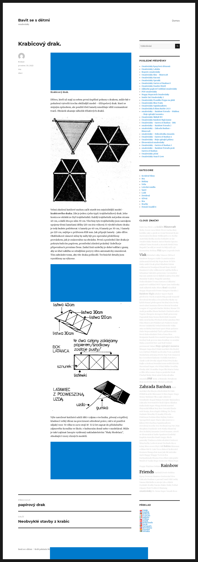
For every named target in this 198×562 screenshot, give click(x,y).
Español (146, 529)
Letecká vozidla (148, 187)
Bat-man (158, 452)
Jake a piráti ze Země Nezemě (160, 233)
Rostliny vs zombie (170, 340)
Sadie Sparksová (161, 434)
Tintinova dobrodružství (159, 440)
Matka (164, 429)
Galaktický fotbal (153, 326)
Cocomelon (171, 273)
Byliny (164, 417)
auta (141, 329)
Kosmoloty (144, 251)
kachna (153, 423)
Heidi (170, 244)
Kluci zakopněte (171, 458)
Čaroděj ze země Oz (155, 247)
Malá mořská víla (165, 349)
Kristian (21, 62)
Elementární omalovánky (153, 142)
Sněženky (175, 284)
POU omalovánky (149, 92)
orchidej (147, 329)
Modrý (176, 349)
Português (147, 526)
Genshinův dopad (147, 400)
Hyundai (143, 279)
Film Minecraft (146, 323)
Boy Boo (158, 408)
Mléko (167, 366)
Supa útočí (152, 349)
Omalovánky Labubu (151, 69)
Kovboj (142, 340)
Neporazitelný (150, 331)
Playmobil (144, 408)
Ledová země (156, 443)
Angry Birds (166, 437)
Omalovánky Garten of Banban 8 (156, 83)
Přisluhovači (158, 323)
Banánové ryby (146, 270)
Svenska (146, 531)
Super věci (154, 366)
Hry (143, 179)
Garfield (158, 473)
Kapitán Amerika (147, 437)
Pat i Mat (175, 426)
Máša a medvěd (146, 343)
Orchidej (147, 431)
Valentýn (153, 273)
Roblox (167, 446)
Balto (154, 288)
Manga (150, 452)
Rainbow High (146, 293)
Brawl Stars (165, 267)
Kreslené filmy (148, 176)
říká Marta (168, 369)
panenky (143, 440)
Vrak (148, 340)
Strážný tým (167, 302)
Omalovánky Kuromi (151, 78)
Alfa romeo (150, 372)
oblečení (167, 397)
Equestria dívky (172, 337)
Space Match (167, 294)
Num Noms (154, 317)
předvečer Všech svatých (150, 297)
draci (20, 73)
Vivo (173, 476)
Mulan (158, 400)
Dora (161, 458)
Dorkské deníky (146, 485)
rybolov (157, 294)
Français (146, 515)
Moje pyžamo (172, 329)
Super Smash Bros (169, 491)
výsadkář (172, 288)
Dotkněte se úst (167, 239)
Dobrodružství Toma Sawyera (153, 282)
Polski (145, 510)
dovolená (143, 300)
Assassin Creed (158, 431)
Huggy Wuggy (150, 455)
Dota (175, 244)
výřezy (144, 198)
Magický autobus (162, 279)
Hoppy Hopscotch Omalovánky (155, 94)
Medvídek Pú (164, 391)
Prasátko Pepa (156, 369)
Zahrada (143, 403)
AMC (148, 369)
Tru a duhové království (167, 449)
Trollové (155, 488)
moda (157, 239)
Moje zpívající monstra (167, 346)
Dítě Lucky (173, 479)
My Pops (159, 261)
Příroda (167, 414)
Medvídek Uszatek (167, 317)
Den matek (160, 337)
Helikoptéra (163, 236)
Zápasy (142, 488)
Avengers (159, 314)
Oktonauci (156, 394)
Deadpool (155, 267)
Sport (144, 190)
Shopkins (143, 429)
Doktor (170, 417)
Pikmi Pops (173, 461)
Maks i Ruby (166, 485)
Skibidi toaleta (164, 276)
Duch (177, 251)
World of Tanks (146, 461)
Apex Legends (168, 251)
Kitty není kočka (146, 320)
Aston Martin (164, 242)
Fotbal (175, 485)
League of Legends (148, 308)
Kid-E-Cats (151, 449)
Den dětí (175, 276)
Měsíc (158, 230)
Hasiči (158, 437)
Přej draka (172, 361)
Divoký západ (156, 361)
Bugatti (142, 247)
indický (172, 434)
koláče (160, 227)
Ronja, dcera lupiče (152, 411)
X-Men (165, 394)
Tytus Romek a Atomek (157, 244)
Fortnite (165, 400)
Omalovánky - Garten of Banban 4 (157, 137)
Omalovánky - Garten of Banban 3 (157, 145)
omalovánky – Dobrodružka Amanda (158, 134)
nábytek (147, 288)
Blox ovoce (150, 446)
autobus (171, 320)
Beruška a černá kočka (158, 300)
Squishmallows (164, 423)
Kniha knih (144, 406)
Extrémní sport (158, 329)
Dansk (145, 521)
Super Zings (173, 394)
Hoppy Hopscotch (147, 291)
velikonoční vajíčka (162, 270)
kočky (147, 443)
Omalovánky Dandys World (154, 86)
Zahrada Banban (155, 386)
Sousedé (175, 297)
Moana (155, 458)
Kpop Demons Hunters (149, 476)
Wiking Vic (165, 411)
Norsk (144, 524)
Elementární (147, 434)
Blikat (151, 408)
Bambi (152, 337)
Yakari (152, 346)
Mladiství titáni (167, 264)
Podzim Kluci (155, 417)
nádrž (147, 264)
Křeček (175, 363)
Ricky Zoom (144, 230)
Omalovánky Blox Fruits (152, 103)
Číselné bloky (145, 375)
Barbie (160, 308)
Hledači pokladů (165, 382)
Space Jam (166, 284)
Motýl (173, 267)
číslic (172, 391)
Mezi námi (156, 375)
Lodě (144, 193)
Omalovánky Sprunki (151, 80)
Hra (19, 69)
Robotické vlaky (168, 326)
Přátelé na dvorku (159, 352)
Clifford (171, 255)
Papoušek (143, 317)
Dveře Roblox (168, 473)
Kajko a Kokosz (146, 363)
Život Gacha (166, 230)
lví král (160, 403)
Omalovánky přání (150, 154)
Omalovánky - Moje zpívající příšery (157, 140)
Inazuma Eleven (156, 305)
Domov (176, 20)
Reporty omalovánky (151, 72)
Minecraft (170, 226)
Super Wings (155, 406)
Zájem (167, 403)
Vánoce (164, 255)
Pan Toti (167, 355)
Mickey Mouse (170, 308)
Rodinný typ (165, 426)
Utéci (147, 423)
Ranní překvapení (153, 302)
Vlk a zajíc (158, 397)
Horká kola (144, 355)
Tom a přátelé (173, 352)
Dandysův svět (154, 429)
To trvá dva (162, 455)
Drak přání (155, 264)
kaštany (156, 358)
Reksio (157, 466)
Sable (158, 258)
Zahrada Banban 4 (147, 479)
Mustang (163, 488)
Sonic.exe (163, 461)
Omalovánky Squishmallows (154, 106)
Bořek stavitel (167, 406)
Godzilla (164, 358)
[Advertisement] (91, 71)
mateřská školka (146, 239)
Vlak (143, 255)
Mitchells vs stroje (154, 482)
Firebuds (167, 443)
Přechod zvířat (161, 320)
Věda (144, 184)
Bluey (159, 288)
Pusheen (168, 323)
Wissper (143, 349)
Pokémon (143, 417)
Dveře (160, 355)
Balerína (143, 227)
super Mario (155, 420)
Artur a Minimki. (160, 379)
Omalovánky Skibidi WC (152, 117)
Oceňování (166, 476)
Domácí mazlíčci (149, 207)
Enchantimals (145, 458)
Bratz (175, 233)
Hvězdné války (153, 255)
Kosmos (143, 452)
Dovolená (146, 195)
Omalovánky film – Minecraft (155, 75)
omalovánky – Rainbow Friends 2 (156, 125)
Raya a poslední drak (165, 372)
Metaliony (172, 379)
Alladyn (173, 403)
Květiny (145, 181)
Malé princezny (170, 314)
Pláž (159, 250)
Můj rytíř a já (170, 247)
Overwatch (152, 403)
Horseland (144, 366)
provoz (154, 340)
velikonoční (144, 267)
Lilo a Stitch (167, 482)
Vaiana (142, 482)
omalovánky (145, 491)
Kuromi (142, 276)
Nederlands (147, 522)
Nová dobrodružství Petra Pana (153, 334)
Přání (165, 361)
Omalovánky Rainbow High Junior (156, 120)
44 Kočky (173, 236)
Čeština (145, 519)
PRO (178, 320)
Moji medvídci (145, 382)
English (145, 512)
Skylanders (175, 400)
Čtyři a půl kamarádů (167, 331)
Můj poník (166, 297)
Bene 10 (167, 261)
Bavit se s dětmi (34, 20)
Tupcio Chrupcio (146, 314)
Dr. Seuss (156, 491)
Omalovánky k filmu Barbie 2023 (156, 109)
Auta (160, 340)
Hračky (145, 204)
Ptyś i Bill (159, 446)
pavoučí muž (162, 479)
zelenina (153, 355)
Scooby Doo (154, 426)
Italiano (145, 517)
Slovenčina (147, 528)
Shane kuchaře (159, 311)
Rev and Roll (159, 343)
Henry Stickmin (146, 397)
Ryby (155, 382)
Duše (141, 331)
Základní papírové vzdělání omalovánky (159, 89)
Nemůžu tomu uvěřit (163, 363)
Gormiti (166, 408)
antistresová (152, 276)
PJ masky (159, 414)
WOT (158, 284)
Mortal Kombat (171, 305)
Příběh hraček (145, 394)
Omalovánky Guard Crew (153, 156)
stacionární (144, 236)
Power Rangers (163, 291)
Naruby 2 (174, 291)
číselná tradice (172, 311)
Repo (156, 461)
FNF (149, 378)
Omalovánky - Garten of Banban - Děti (159, 123)
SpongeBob (144, 420)
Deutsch (146, 514)
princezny (161, 273)
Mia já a (154, 391)
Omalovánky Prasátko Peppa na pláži (158, 100)
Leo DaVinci (144, 352)
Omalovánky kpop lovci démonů (156, 66)
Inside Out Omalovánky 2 (153, 97)
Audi (141, 288)
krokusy (153, 236)
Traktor (150, 279)
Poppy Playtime (146, 466)
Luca (153, 230)
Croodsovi (147, 358)
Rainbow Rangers (147, 258)
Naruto (157, 485)
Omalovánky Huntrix (148, 242)
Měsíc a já (152, 227)
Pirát (148, 488)
